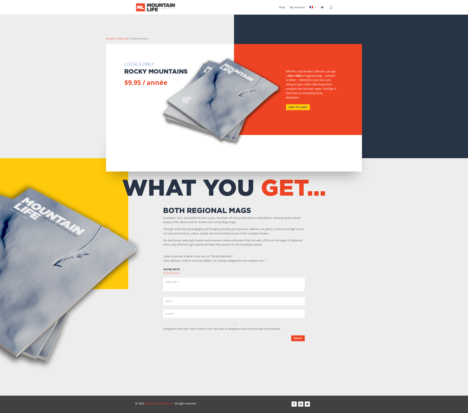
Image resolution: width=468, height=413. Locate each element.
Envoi (298, 338)
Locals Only (122, 38)
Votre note (171, 269)
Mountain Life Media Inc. (159, 403)
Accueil (110, 38)
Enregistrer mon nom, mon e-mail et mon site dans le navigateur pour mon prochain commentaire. (222, 328)
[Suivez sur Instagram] (300, 404)
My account (297, 7)
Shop (282, 7)
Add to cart (297, 107)
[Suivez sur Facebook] (294, 404)
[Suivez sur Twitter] (307, 404)
